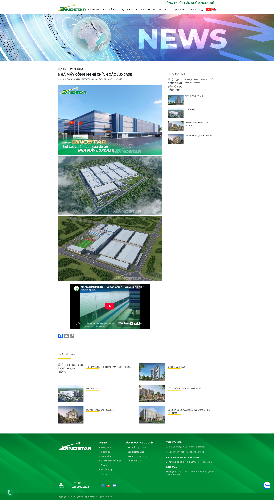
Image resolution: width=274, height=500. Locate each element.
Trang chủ (106, 447)
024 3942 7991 (177, 452)
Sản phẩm (108, 9)
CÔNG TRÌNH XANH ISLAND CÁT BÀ (184, 388)
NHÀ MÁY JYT (191, 109)
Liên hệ (193, 9)
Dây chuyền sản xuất (131, 9)
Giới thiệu (93, 9)
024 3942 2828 (80, 486)
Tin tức (163, 9)
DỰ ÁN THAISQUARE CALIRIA (198, 135)
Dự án (151, 9)
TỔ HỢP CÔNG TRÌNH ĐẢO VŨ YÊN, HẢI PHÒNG (108, 367)
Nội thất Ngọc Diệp (137, 447)
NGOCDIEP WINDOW (137, 456)
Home (61, 79)
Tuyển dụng (178, 9)
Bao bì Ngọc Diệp (136, 451)
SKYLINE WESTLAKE (194, 96)
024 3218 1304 (197, 452)
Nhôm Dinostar (135, 460)
